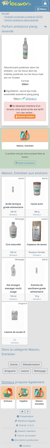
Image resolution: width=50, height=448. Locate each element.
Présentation (26, 416)
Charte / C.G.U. (26, 425)
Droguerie (10, 370)
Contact (26, 445)
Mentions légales (26, 420)
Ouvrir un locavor (25, 163)
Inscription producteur (26, 440)
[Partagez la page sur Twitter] (22, 411)
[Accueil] (16, 2)
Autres (14, 364)
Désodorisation (31, 364)
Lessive (25, 370)
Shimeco (13, 214)
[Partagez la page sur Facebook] (27, 411)
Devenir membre (26, 116)
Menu (43, 9)
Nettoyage (40, 370)
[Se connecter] (45, 3)
